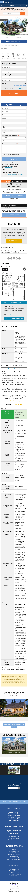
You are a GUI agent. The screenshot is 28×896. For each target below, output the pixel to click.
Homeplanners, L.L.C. (14, 851)
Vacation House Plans (14, 840)
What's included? (5, 65)
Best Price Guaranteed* (20, 85)
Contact (16, 803)
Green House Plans (14, 833)
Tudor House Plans (14, 820)
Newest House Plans (14, 836)
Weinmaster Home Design (14, 859)
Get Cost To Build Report (14, 196)
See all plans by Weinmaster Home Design (14, 725)
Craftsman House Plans (14, 814)
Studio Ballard (14, 856)
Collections (15, 801)
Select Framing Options (8, 75)
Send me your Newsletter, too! (11, 154)
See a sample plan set (14, 369)
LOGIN (23, 5)
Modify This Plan (14, 241)
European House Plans (14, 815)
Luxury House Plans (14, 835)
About (11, 803)
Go (19, 788)
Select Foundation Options (9, 70)
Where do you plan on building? (10, 135)
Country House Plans (14, 812)
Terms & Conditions (11, 11)
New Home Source (14, 869)
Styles (9, 801)
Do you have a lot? (6, 126)
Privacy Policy (22, 11)
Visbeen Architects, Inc (14, 858)
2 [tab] (14, 36)
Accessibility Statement (14, 891)
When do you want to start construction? (12, 121)
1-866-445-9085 (23, 2)
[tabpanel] (14, 26)
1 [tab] (12, 36)
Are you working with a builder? (10, 130)
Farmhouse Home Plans (14, 817)
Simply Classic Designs (14, 854)
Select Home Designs (14, 853)
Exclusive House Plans (14, 831)
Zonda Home (14, 875)
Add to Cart (14, 93)
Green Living (14, 849)
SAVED (13, 5)
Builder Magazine (14, 872)
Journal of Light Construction (14, 874)
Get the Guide (14, 215)
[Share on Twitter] (16, 258)
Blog (21, 801)
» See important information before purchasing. (13, 401)
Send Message (14, 159)
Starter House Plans (14, 838)
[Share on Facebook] (14, 258)
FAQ (24, 801)
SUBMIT (22, 13)
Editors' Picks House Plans (14, 830)
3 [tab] (16, 36)
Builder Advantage (14, 871)
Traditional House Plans (13, 45)
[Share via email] (8, 258)
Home (2, 45)
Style (6, 45)
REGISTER (18, 5)
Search (4, 801)
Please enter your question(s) (10, 144)
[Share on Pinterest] (19, 258)
